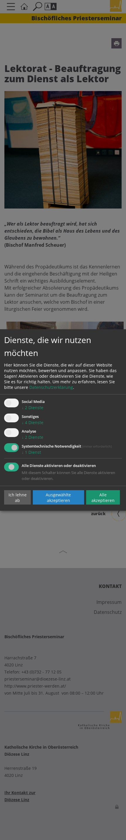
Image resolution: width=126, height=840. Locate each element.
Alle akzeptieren (103, 497)
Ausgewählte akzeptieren (58, 497)
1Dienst (31, 452)
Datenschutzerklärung (51, 387)
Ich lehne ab (17, 497)
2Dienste (32, 407)
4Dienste (32, 422)
